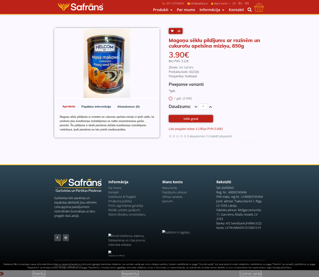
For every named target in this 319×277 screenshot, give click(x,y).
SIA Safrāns (186, 67)
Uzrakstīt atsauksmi (219, 136)
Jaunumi (167, 201)
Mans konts (169, 188)
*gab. (172, 91)
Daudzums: (180, 106)
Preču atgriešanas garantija (125, 206)
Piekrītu (39, 273)
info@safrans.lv (199, 3)
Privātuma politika (120, 201)
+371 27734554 (174, 3)
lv (234, 3)
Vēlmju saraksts (172, 197)
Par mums (186, 9)
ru (240, 3)
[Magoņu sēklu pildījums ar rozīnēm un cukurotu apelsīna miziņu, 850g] (107, 63)
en (247, 3)
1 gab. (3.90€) (183, 98)
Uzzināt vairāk (250, 273)
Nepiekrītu (130, 273)
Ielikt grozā (190, 119)
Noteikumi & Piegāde (122, 197)
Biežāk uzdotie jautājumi (124, 210)
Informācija (210, 9)
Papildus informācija (96, 106)
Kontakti (236, 9)
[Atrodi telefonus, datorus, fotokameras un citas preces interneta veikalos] (132, 238)
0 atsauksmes (196, 136)
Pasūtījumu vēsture (174, 192)
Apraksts (68, 106)
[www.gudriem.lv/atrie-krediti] (116, 253)
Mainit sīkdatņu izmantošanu (126, 214)
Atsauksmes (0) (128, 106)
